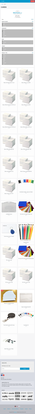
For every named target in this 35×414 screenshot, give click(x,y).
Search (5, 408)
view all (32, 19)
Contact (26, 408)
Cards (4, 24)
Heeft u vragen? (17, 15)
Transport (21, 408)
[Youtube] (3, 375)
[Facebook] (1, 375)
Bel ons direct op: (17, 16)
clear (32, 21)
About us (8, 408)
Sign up (24, 368)
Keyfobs (4, 23)
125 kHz (4, 54)
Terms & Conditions (15, 408)
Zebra (4, 43)
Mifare (4, 61)
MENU (3, 1)
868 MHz (4, 57)
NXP (3, 47)
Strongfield (4, 35)
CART (33, 1)
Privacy (30, 408)
